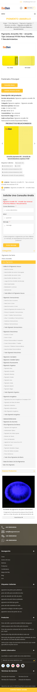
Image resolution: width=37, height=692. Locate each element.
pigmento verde (8, 383)
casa (2, 557)
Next (35, 143)
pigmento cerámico (9, 405)
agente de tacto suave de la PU (13, 442)
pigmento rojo (8, 368)
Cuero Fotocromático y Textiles (12, 343)
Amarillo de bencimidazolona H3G (13, 172)
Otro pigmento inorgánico (11, 411)
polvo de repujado (9, 439)
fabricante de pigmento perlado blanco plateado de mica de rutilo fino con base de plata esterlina (18, 639)
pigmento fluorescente (11, 363)
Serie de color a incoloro (11, 300)
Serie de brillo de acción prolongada (14, 272)
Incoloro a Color (8, 335)
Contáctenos (5, 569)
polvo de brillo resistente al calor (10, 606)
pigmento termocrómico (11, 298)
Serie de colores (8, 269)
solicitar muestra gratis (12, 91)
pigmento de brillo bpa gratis (10, 602)
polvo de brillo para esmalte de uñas (12, 593)
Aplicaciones (7, 290)
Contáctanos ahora (18, 690)
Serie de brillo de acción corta (12, 275)
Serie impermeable (9, 284)
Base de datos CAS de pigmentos (14, 462)
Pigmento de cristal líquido (11, 433)
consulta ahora (9, 85)
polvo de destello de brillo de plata (11, 596)
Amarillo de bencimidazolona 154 (13, 169)
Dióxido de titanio (9, 436)
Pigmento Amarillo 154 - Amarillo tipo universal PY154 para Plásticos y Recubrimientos (17, 203)
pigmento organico (26, 23)
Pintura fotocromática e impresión (13, 340)
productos (4, 566)
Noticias (3, 563)
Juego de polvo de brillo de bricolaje (14, 281)
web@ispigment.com (29, 2)
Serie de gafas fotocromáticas (12, 349)
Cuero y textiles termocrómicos (13, 315)
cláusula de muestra (24, 680)
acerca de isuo (5, 560)
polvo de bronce (8, 454)
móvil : (5, 214)
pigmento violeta (9, 377)
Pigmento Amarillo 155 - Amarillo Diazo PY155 (18, 189)
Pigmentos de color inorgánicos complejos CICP (17, 399)
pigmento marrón (9, 386)
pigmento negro (8, 389)
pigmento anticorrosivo (10, 408)
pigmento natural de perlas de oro (11, 612)
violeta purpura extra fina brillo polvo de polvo (14, 626)
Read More (17, 517)
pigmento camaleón (10, 357)
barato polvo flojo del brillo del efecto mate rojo (15, 634)
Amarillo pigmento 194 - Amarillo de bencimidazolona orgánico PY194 (18, 158)
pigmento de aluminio (10, 422)
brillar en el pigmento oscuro (12, 267)
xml (2, 579)
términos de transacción (8, 680)
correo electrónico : (9, 207)
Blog (2, 575)
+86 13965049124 (10, 527)
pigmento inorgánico (10, 397)
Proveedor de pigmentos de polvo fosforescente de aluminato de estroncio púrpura (19, 509)
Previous (2, 143)
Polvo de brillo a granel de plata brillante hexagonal (16, 623)
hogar (5, 23)
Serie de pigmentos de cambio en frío (14, 309)
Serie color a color (9, 303)
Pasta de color (8, 445)
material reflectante (10, 419)
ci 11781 (18, 166)
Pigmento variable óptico (11, 360)
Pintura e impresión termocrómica (13, 312)
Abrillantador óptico (9, 430)
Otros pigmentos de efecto (12, 425)
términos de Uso (23, 677)
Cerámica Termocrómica (11, 321)
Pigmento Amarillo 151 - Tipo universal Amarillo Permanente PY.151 (17, 183)
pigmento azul (8, 380)
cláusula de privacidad (8, 677)
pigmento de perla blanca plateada (12, 599)
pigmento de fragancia (10, 427)
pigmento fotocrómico (11, 332)
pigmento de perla (8, 255)
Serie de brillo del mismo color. (12, 278)
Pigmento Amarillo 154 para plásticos (14, 175)
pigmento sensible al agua (11, 448)
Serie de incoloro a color (11, 306)
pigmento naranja (9, 374)
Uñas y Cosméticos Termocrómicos (13, 318)
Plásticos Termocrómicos (11, 324)
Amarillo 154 (20, 163)
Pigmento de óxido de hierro (12, 402)
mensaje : (6, 222)
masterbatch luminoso (10, 287)
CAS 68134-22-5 (8, 166)
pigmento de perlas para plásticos (11, 590)
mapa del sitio (5, 572)
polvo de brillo (7, 259)
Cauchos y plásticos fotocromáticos (14, 346)
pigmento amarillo (10, 25)
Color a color (8, 337)
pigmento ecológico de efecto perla (11, 609)
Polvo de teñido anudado (11, 451)
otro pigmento (13, 23)
